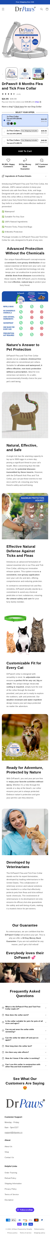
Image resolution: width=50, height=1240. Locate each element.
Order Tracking (11, 1173)
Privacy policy (12, 1233)
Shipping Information (13, 1183)
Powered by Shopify (25, 1229)
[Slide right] (47, 74)
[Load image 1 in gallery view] (12, 74)
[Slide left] (2, 74)
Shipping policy (39, 1233)
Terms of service (26, 1233)
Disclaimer (9, 1200)
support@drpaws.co (13, 1132)
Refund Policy (10, 1178)
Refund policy (39, 1229)
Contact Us (9, 1157)
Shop (7, 1152)
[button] (3, 9)
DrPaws (14, 1229)
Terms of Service (12, 1194)
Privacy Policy (11, 1189)
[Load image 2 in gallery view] (25, 74)
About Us (8, 1146)
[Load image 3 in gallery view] (38, 74)
